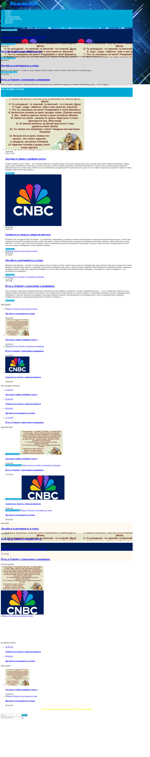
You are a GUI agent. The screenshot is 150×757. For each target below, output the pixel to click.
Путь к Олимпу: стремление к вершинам (25, 79)
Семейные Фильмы (12, 17)
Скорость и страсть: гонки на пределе (23, 37)
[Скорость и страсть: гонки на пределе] (33, 225)
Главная (8, 11)
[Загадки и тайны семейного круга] (44, 150)
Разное (7, 15)
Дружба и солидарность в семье (20, 65)
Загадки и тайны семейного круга (21, 51)
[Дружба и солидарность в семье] (21, 251)
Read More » (9, 173)
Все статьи (9, 21)
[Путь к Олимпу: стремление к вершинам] (24, 277)
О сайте (8, 13)
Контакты (9, 22)
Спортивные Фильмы (13, 19)
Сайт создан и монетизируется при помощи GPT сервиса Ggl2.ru (66, 709)
